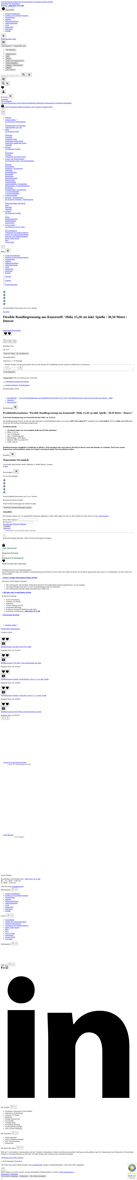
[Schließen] (4, 339)
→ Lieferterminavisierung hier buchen (16, 381)
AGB (7, 25)
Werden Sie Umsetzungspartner (15, 922)
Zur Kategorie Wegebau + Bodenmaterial (19, 199)
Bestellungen (32, 103)
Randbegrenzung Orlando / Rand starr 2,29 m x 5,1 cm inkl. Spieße (24, 695)
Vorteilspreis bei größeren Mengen (16, 925)
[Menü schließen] (10, 96)
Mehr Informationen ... (67, 1172)
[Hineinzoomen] (14, 341)
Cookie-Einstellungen (12, 14)
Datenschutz (9, 27)
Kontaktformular (17, 886)
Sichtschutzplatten (12, 63)
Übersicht (4, 103)
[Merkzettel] (2, 88)
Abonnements (49, 103)
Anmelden (4, 4)
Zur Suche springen (26, 2)
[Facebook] (2, 968)
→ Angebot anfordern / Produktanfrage (16, 385)
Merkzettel (40, 103)
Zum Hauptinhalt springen (10, 2)
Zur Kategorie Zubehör (13, 213)
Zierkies (8, 58)
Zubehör (8, 67)
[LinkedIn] (68, 1104)
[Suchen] (23, 75)
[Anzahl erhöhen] (20, 368)
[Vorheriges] (3, 113)
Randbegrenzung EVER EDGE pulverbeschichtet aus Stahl (21, 712)
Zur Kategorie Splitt (12, 131)
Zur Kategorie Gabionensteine (15, 122)
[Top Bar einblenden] (3, 109)
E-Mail (5, 466)
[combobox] (11, 76)
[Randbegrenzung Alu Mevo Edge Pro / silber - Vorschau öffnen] (3, 643)
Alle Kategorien (10, 50)
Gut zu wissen (10, 70)
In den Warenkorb (9, 372)
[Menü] (3, 42)
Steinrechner (9, 935)
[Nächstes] (3, 247)
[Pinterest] (4, 968)
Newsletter (8, 939)
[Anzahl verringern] (7, 368)
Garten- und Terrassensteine (15, 61)
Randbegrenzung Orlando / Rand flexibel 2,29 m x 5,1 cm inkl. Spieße (25, 679)
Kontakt (8, 31)
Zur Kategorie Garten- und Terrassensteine (19, 161)
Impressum (9, 29)
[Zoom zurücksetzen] (10, 341)
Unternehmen (9, 920)
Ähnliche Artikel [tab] (11, 625)
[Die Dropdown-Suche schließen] (29, 75)
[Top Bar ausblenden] (3, 36)
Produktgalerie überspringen (10, 629)
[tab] (60, 398)
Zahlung (8, 19)
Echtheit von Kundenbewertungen (16, 15)
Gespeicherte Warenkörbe (62, 103)
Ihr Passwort (8, 522)
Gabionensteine (11, 54)
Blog (6, 929)
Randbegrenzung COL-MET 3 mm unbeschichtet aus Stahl (21, 663)
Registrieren (16, 4)
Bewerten (6, 312)
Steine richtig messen (12, 927)
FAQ (7, 931)
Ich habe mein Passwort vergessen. (15, 524)
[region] (68, 338)
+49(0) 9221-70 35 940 (16, 6)
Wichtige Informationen (13, 924)
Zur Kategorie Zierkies (13, 149)
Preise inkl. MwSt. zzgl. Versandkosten (16, 353)
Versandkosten (10, 17)
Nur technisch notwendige (10, 1176)
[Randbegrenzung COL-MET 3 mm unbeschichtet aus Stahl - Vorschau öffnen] (3, 660)
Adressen (24, 103)
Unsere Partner (10, 937)
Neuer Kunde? (104, 516)
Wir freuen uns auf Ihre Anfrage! (12, 1158)
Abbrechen (6, 528)
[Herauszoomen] (5, 341)
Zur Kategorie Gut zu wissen (15, 227)
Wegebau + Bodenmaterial (14, 65)
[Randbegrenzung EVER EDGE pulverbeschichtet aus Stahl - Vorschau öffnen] (3, 708)
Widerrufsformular (11, 23)
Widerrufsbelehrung (12, 21)
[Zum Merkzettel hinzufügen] (7, 333)
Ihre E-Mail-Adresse (10, 520)
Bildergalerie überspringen (12, 330)
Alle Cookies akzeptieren (37, 1176)
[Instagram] (7, 968)
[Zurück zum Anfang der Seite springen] (3, 1169)
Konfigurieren (24, 1176)
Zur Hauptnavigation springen (43, 2)
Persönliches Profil (14, 103)
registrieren (8, 101)
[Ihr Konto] (3, 92)
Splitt (7, 56)
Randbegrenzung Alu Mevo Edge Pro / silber (16, 647)
